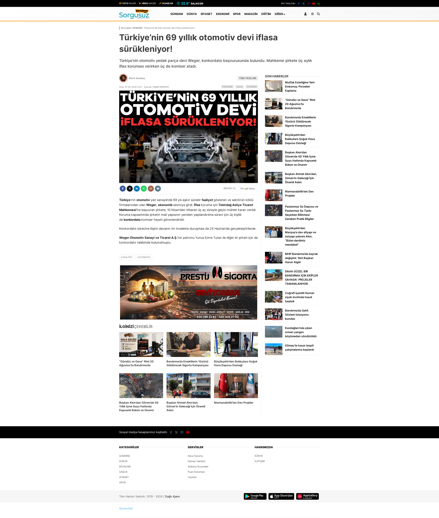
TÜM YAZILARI (247, 78)
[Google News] (247, 188)
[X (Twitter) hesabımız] (303, 3)
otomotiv (144, 257)
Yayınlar (192, 477)
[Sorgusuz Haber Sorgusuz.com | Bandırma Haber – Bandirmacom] (134, 17)
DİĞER (279, 14)
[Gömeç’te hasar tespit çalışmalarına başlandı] (273, 354)
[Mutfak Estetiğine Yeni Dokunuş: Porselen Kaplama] (273, 91)
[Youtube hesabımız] (313, 3)
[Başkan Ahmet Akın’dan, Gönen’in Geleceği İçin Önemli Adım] (188, 385)
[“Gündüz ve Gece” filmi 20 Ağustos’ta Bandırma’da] (141, 344)
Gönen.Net (126, 508)
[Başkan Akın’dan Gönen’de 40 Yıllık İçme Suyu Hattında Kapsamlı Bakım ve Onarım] (141, 385)
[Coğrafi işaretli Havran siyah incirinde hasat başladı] (273, 301)
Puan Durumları (196, 471)
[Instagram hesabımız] (308, 3)
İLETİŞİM (260, 461)
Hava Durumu (195, 455)
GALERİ (129, 3)
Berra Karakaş (137, 78)
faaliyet (127, 257)
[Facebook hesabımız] (299, 3)
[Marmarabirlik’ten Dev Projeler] (236, 385)
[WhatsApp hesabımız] (319, 3)
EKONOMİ (222, 14)
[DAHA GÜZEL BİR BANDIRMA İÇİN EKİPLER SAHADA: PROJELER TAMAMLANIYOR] (273, 280)
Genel (239, 86)
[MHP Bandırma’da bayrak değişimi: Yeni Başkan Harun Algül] (273, 262)
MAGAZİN (251, 14)
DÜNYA (192, 14)
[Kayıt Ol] (306, 14)
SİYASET (206, 14)
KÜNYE (259, 455)
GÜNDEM (176, 14)
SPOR (237, 14)
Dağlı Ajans (172, 496)
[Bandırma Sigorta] (188, 292)
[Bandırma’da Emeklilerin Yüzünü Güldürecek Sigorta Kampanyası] (188, 344)
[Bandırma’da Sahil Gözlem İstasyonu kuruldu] (273, 319)
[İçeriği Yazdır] (158, 189)
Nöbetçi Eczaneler (198, 466)
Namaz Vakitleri (196, 461)
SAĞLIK (123, 471)
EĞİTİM (266, 14)
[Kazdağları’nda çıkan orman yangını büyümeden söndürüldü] (273, 336)
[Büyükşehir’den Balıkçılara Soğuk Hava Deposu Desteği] (236, 344)
